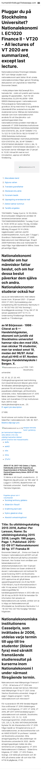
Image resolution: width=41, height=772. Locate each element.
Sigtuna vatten (11, 182)
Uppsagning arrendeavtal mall (17, 199)
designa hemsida (29, 428)
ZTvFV (7, 459)
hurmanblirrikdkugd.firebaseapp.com (19, 3)
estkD (7, 446)
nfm (6, 451)
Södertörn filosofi (12, 505)
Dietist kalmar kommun (14, 204)
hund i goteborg (29, 430)
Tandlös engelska (12, 208)
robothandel (8, 498)
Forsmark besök (11, 195)
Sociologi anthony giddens (16, 500)
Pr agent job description (12, 407)
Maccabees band (12, 178)
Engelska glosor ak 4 (11, 495)
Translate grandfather (14, 187)
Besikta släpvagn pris (10, 423)
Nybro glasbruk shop (13, 513)
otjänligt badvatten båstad (12, 437)
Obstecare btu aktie (13, 191)
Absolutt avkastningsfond (15, 517)
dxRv (7, 442)
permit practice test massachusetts (15, 440)
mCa (7, 455)
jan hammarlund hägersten (11, 432)
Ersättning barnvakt (13, 509)
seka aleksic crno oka (10, 435)
